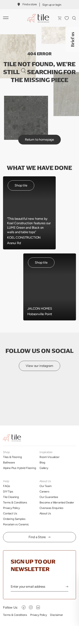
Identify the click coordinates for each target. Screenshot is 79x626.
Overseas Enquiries (51, 508)
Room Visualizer (50, 457)
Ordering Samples (14, 518)
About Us (45, 513)
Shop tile (21, 185)
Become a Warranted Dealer (57, 502)
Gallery (44, 468)
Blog (42, 462)
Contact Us (10, 513)
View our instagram (39, 366)
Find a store (29, 4)
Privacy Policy (11, 508)
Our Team (46, 486)
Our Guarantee (49, 497)
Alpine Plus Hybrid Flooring (19, 468)
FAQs (6, 486)
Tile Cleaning (11, 497)
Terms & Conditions (15, 502)
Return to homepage (39, 139)
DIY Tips (8, 491)
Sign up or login (51, 4)
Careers (44, 491)
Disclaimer (56, 614)
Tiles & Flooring (12, 457)
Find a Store (37, 537)
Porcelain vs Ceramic (16, 524)
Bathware (9, 462)
